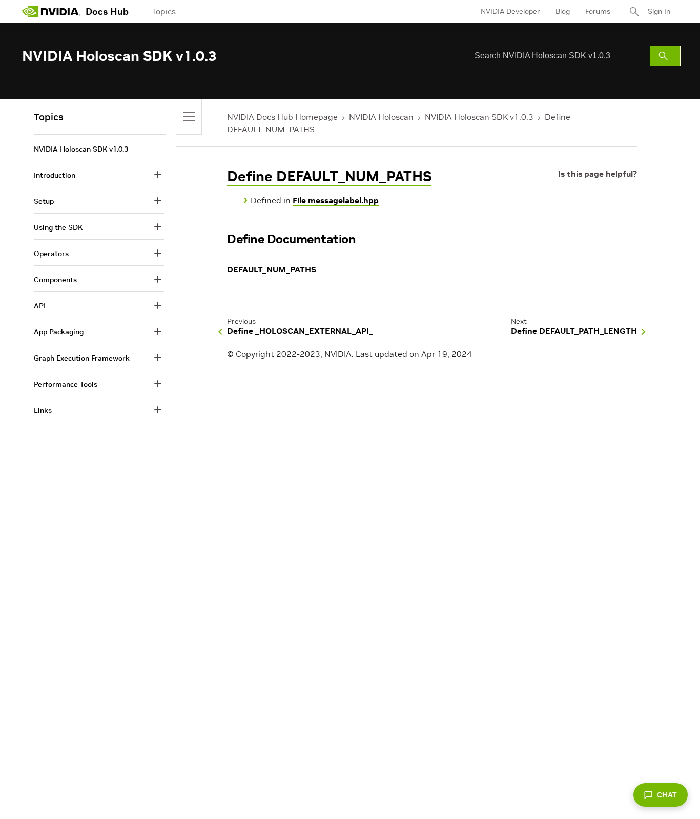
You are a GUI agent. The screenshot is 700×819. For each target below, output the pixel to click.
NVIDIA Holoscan (381, 117)
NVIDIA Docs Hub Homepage (282, 117)
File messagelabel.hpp (336, 200)
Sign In (659, 11)
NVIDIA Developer (510, 11)
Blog (562, 11)
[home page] (51, 11)
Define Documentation (291, 239)
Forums (597, 11)
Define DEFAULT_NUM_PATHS (329, 176)
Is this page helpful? (597, 174)
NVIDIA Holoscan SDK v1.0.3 (479, 117)
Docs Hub (107, 11)
